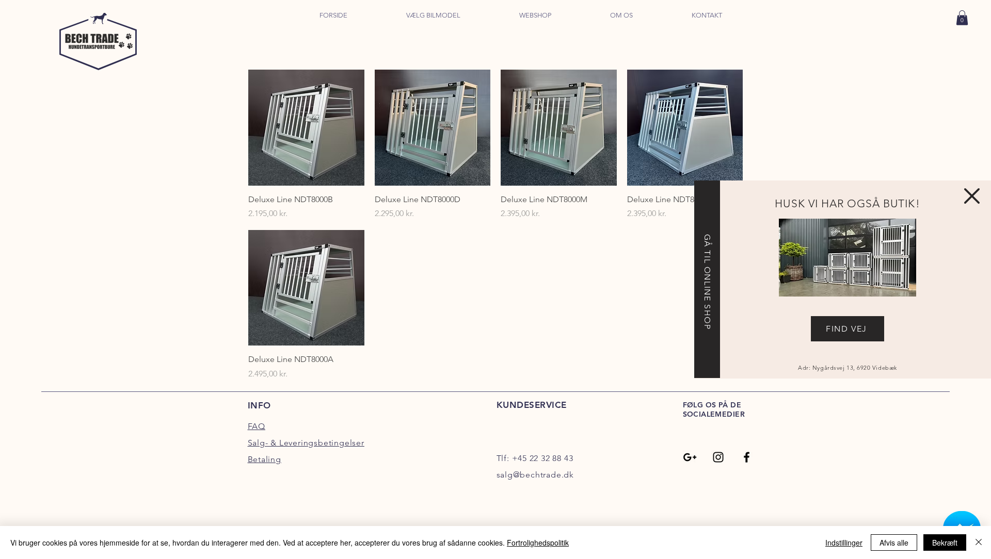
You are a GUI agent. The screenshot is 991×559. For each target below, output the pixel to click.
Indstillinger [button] (843, 542)
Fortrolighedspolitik (538, 542)
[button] (972, 196)
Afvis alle (894, 542)
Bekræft (944, 542)
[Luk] (978, 542)
